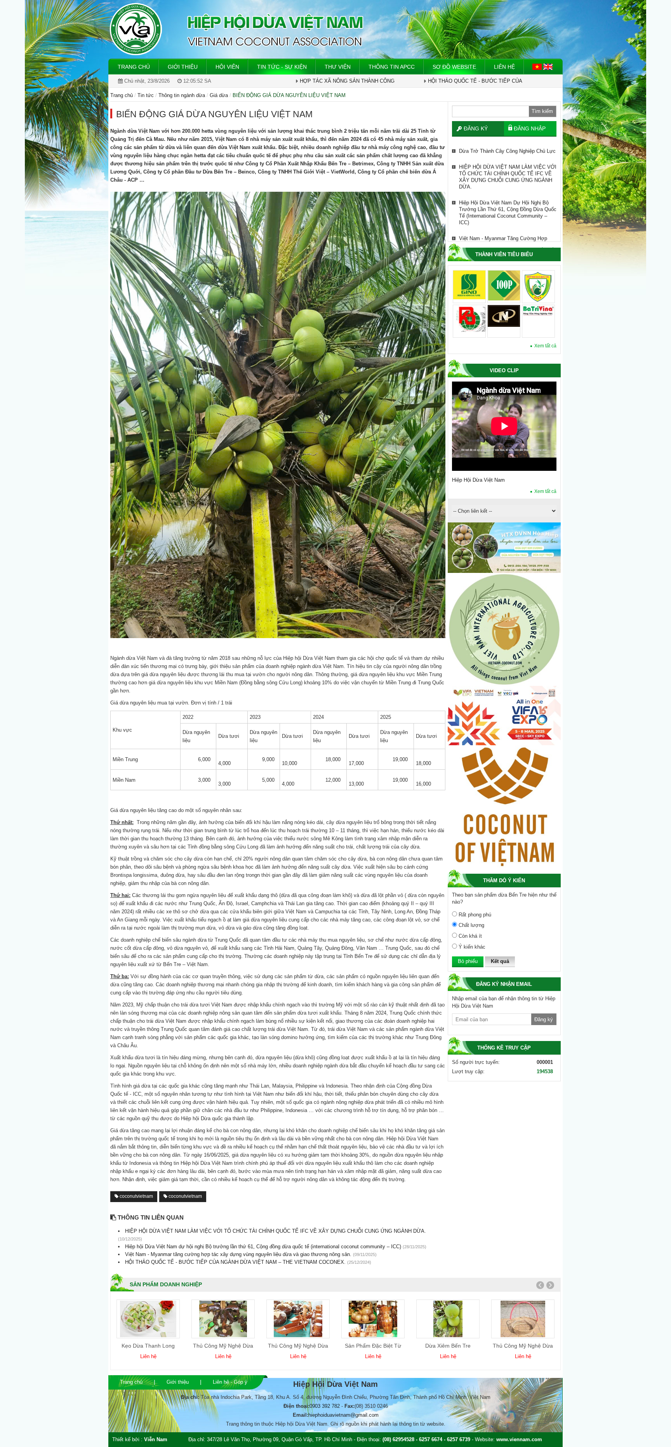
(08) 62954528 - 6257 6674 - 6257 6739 (426, 1439)
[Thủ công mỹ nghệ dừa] (148, 1319)
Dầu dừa (523, 1346)
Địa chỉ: (190, 1397)
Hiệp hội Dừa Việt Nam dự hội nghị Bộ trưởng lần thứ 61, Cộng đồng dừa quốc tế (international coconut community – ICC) (507, 209)
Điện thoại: (296, 1406)
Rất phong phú (474, 915)
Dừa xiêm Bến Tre (373, 1346)
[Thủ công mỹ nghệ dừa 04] (223, 1319)
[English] (548, 66)
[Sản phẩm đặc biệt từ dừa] (298, 1319)
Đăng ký (476, 128)
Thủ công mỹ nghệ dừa (148, 1346)
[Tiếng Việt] (537, 66)
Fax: (349, 1406)
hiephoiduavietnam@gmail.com (343, 1415)
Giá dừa (219, 95)
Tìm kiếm (542, 111)
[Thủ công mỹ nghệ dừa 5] (448, 1319)
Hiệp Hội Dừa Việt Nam (478, 480)
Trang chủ (131, 1382)
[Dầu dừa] (523, 1319)
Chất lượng (470, 925)
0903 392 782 (324, 1406)
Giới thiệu (178, 1382)
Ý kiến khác (471, 947)
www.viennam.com (519, 1439)
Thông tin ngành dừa (181, 95)
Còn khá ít (469, 936)
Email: (300, 1415)
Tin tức (145, 95)
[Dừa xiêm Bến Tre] (373, 1319)
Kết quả (500, 961)
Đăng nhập (530, 128)
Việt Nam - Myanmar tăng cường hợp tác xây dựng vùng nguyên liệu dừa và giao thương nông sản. (506, 241)
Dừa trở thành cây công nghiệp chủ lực (507, 148)
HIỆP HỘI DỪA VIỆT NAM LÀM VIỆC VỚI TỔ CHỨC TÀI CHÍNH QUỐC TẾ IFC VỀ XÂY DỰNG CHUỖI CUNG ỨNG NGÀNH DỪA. (507, 173)
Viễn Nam (155, 1439)
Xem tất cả (545, 346)
